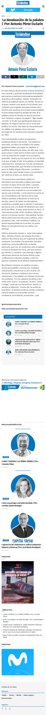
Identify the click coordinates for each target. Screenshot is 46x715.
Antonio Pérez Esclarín (13, 28)
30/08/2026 (19, 354)
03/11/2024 (29, 28)
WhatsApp (8, 383)
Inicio (3, 16)
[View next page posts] (25, 359)
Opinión (8, 16)
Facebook (35, 383)
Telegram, (17, 383)
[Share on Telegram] (32, 76)
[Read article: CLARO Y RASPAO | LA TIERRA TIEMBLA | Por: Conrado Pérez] (8, 324)
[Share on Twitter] (14, 76)
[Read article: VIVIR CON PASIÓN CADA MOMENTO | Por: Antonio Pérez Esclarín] (8, 352)
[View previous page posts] (21, 359)
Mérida (18, 695)
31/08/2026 (19, 326)
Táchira (11, 695)
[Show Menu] (3, 6)
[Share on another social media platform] (40, 76)
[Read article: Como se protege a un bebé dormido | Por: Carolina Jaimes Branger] (8, 333)
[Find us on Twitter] (6, 709)
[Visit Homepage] (22, 3)
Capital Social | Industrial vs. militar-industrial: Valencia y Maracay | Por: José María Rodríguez (28, 342)
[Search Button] (43, 6)
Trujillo (4, 695)
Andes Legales (29, 695)
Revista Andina (7, 698)
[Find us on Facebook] (2, 709)
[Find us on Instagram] (9, 709)
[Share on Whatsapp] (23, 76)
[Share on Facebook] (6, 76)
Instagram (26, 383)
